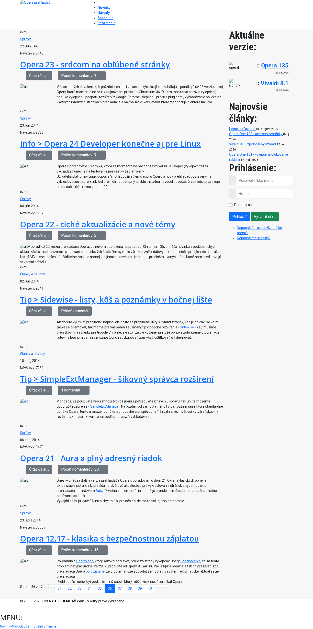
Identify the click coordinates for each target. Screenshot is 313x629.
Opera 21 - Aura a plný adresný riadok (91, 458)
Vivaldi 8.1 (275, 83)
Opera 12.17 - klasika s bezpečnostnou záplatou (109, 538)
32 (70, 588)
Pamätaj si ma (245, 205)
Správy (25, 39)
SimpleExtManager (105, 406)
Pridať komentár (75, 311)
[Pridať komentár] (102, 75)
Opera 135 (275, 65)
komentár (70, 390)
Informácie (106, 23)
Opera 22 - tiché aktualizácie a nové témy (97, 224)
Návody (104, 13)
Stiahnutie (105, 18)
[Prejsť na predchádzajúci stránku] (51, 586)
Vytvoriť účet (265, 216)
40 (150, 588)
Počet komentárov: (78, 75)
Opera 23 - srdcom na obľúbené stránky (95, 64)
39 (140, 588)
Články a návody (32, 274)
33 (80, 588)
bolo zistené (95, 571)
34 (90, 588)
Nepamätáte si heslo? (253, 238)
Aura (99, 491)
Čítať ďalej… (39, 75)
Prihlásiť (239, 216)
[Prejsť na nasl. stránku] (158, 586)
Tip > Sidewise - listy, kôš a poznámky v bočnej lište (116, 299)
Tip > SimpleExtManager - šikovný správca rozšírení (117, 379)
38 (130, 588)
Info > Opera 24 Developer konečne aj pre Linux (110, 143)
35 (100, 588)
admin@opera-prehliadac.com (44, 611)
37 (120, 588)
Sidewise (187, 327)
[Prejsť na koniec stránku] (164, 586)
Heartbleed (84, 561)
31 (60, 588)
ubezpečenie (190, 561)
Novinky (104, 8)
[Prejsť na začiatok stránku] (45, 586)
